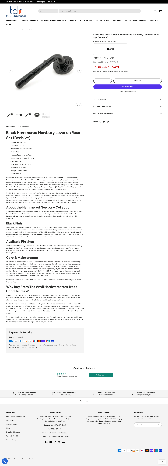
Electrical (117, 20)
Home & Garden (102, 20)
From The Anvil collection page (60, 250)
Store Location (11, 424)
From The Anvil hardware (54, 317)
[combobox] (89, 11)
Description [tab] (10, 126)
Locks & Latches (85, 20)
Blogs (8, 428)
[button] (160, 11)
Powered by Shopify (27, 459)
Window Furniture (29, 20)
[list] (45, 71)
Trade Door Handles (16, 459)
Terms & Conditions (13, 436)
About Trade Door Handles (15, 416)
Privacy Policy (11, 440)
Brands (153, 20)
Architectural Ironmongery (65, 280)
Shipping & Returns (13, 432)
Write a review (101, 375)
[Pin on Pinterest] (108, 122)
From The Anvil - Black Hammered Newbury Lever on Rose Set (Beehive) (23, 29)
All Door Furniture (29, 280)
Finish (8, 24)
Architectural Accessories (135, 20)
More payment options (127, 92)
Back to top (84, 401)
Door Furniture (12, 20)
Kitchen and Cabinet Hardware (52, 20)
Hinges (71, 20)
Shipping (110, 71)
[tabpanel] (45, 226)
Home (7, 29)
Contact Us (10, 420)
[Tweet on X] (100, 122)
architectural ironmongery (57, 295)
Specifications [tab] (23, 126)
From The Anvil (98, 41)
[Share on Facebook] (104, 122)
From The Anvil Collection (46, 280)
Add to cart (137, 81)
